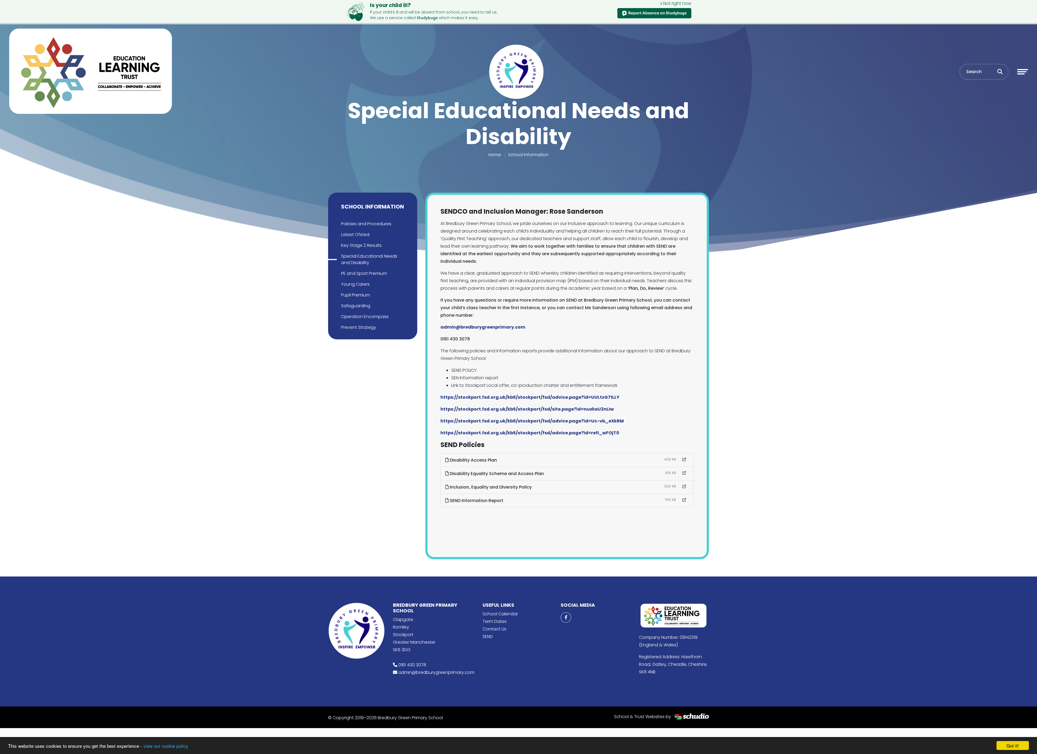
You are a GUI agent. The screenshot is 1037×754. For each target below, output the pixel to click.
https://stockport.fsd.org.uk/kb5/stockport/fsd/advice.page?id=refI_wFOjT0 (529, 433)
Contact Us (494, 629)
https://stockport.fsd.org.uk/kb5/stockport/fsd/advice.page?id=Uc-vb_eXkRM (532, 421)
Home (495, 155)
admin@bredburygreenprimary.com (436, 672)
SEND (488, 636)
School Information (528, 155)
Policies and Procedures (366, 224)
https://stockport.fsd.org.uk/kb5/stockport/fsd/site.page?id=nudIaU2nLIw (527, 409)
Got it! (1012, 745)
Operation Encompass (365, 316)
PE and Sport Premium (364, 273)
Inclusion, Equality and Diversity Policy (490, 487)
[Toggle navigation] (1022, 72)
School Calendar (500, 614)
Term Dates (495, 621)
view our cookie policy (165, 745)
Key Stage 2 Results (361, 245)
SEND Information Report (476, 500)
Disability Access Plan (473, 460)
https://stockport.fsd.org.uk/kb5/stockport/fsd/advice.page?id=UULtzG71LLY (529, 397)
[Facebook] (566, 617)
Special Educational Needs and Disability (369, 259)
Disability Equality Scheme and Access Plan (496, 473)
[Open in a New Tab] (684, 460)
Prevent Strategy (358, 327)
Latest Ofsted (355, 234)
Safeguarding (355, 306)
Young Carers (355, 284)
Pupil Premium (355, 295)
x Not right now (675, 3)
